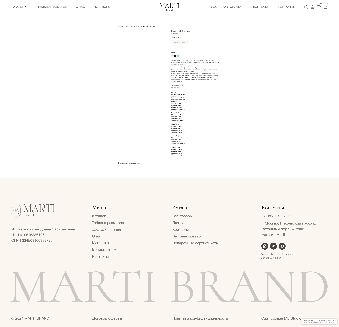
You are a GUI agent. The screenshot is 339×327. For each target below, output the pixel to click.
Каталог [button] (17, 7)
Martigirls (103, 7)
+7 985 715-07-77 (276, 216)
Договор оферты (107, 318)
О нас (80, 7)
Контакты (286, 7)
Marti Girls (100, 243)
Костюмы (180, 229)
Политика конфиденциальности (200, 318)
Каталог (128, 26)
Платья (135, 26)
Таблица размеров (52, 7)
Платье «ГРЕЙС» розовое (147, 26)
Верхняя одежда (186, 236)
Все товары (182, 216)
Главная (120, 26)
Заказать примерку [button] (180, 48)
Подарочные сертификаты (195, 243)
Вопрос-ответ (104, 250)
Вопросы (260, 7)
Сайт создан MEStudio (281, 318)
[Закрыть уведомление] (336, 320)
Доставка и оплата (226, 7)
